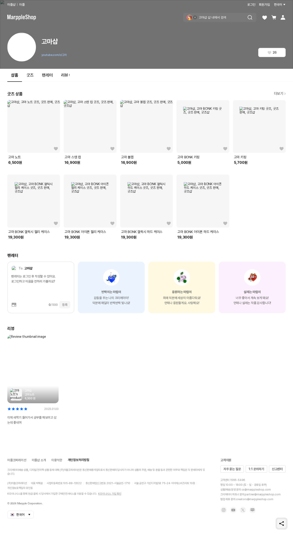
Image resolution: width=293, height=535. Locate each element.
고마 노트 (14, 157)
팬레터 (47, 75)
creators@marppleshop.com (254, 499)
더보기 (278, 93)
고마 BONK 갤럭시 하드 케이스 (142, 232)
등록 (65, 305)
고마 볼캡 (127, 157)
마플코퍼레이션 (16, 460)
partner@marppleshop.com (262, 494)
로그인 (251, 4)
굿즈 (30, 75)
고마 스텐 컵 (73, 157)
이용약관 (56, 460)
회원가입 (264, 4)
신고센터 (277, 469)
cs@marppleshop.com (256, 489)
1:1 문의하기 (256, 469)
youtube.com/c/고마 (54, 55)
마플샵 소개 (39, 460)
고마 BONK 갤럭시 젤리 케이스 (29, 232)
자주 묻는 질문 (232, 469)
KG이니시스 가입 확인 (109, 493)
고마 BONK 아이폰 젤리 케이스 (85, 232)
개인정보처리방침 (78, 460)
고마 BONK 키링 (188, 157)
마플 (22, 4)
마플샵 (11, 4)
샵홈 (14, 75)
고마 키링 (240, 157)
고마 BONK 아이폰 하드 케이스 (198, 232)
